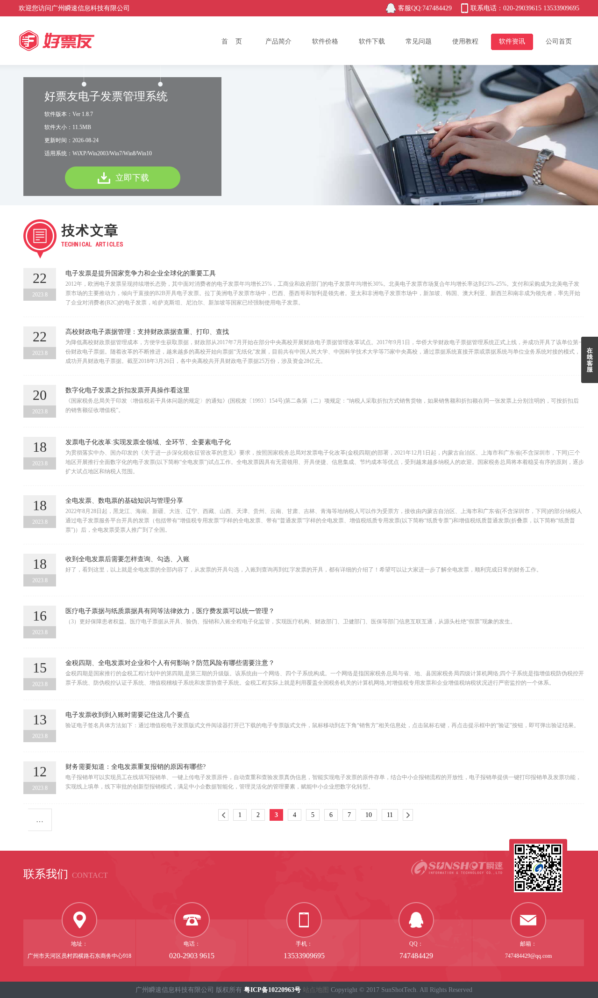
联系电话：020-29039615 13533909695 (524, 8)
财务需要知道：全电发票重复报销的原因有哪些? (135, 766)
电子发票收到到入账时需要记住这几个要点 (127, 714)
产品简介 (278, 41)
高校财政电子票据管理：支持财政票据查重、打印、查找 (147, 331)
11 (390, 814)
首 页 (231, 41)
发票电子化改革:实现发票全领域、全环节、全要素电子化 (148, 442)
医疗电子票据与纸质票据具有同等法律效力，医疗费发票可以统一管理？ (170, 611)
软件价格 (325, 41)
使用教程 (465, 41)
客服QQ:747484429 (425, 8)
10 (368, 814)
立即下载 (132, 177)
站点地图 (316, 989)
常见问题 (419, 41)
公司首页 (559, 41)
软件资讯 (512, 41)
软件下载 (372, 41)
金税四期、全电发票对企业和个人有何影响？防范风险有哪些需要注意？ (170, 662)
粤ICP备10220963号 (272, 989)
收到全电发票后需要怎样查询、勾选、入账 (127, 559)
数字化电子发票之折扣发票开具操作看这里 (127, 390)
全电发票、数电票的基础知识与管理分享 (124, 500)
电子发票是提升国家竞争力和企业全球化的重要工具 (140, 273)
